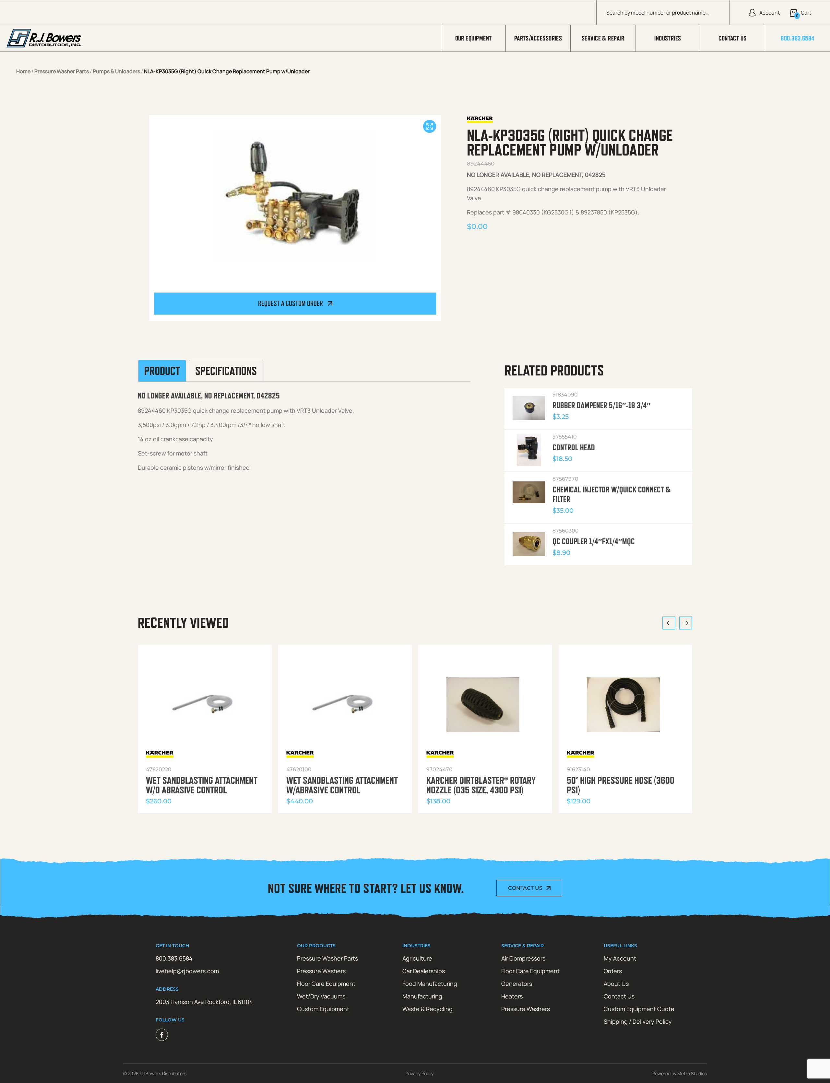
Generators (516, 983)
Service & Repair (603, 38)
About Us (616, 983)
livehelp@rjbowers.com (187, 971)
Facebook (162, 1035)
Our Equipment (473, 38)
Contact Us (732, 38)
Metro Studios (692, 1073)
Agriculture (417, 958)
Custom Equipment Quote (639, 1009)
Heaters (512, 996)
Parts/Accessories (538, 38)
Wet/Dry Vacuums (321, 996)
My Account (620, 958)
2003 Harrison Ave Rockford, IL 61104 (204, 1002)
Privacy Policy (419, 1073)
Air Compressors (523, 958)
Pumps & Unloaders (116, 71)
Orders (613, 971)
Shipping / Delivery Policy (638, 1021)
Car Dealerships (423, 971)
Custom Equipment (323, 1009)
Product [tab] (162, 370)
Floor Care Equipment (326, 983)
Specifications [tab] (226, 370)
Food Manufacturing (429, 983)
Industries (667, 38)
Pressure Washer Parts (61, 71)
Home (23, 71)
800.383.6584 (797, 38)
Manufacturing (422, 996)
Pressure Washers (321, 971)
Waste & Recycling (427, 1009)
